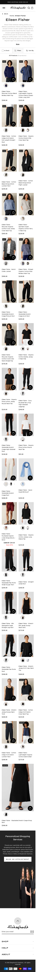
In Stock (6, 50)
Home (12, 16)
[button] (4, 8)
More (17, 44)
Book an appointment (17, 859)
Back (6, 14)
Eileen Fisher (20, 16)
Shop (5, 941)
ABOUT (6, 954)
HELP (5, 948)
